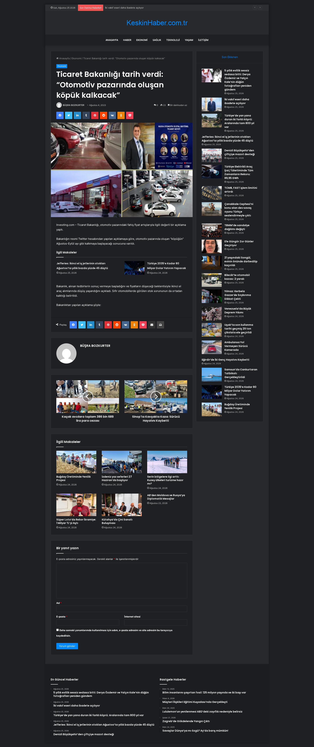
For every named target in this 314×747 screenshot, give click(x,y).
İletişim (203, 40)
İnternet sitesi (132, 616)
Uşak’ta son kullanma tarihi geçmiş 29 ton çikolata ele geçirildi (238, 328)
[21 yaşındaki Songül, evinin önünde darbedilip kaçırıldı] (212, 262)
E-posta (61, 616)
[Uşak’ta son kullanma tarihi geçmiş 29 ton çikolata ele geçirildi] (212, 330)
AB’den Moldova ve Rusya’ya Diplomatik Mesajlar (166, 496)
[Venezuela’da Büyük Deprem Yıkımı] (212, 313)
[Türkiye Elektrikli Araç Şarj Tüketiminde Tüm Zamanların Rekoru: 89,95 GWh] (212, 171)
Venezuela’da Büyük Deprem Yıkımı (237, 310)
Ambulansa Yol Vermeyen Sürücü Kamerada (236, 346)
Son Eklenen (230, 57)
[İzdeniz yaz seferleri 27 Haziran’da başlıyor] (122, 462)
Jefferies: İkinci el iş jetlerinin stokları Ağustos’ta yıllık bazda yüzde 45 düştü (227, 138)
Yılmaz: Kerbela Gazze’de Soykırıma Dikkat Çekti (237, 295)
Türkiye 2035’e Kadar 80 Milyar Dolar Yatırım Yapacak (240, 390)
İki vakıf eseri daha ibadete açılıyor (236, 101)
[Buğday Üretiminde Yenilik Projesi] (76, 462)
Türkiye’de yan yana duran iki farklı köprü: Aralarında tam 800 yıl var (239, 121)
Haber (127, 40)
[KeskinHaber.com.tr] (157, 22)
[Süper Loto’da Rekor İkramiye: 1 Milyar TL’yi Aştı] (76, 505)
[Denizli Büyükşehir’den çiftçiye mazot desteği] (212, 155)
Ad (58, 602)
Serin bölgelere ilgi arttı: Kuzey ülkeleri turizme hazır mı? (165, 480)
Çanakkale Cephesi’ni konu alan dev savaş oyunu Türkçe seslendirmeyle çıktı (238, 209)
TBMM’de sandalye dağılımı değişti (236, 227)
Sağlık (157, 40)
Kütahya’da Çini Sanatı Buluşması (117, 521)
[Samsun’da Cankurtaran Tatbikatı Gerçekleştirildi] (212, 374)
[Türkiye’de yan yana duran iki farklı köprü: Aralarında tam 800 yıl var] (212, 120)
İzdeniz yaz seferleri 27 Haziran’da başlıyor (117, 478)
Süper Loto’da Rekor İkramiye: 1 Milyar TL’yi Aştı (76, 521)
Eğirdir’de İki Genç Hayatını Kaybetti (225, 360)
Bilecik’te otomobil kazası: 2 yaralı (237, 277)
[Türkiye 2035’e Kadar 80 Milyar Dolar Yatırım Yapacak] (134, 268)
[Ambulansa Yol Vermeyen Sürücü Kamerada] (212, 347)
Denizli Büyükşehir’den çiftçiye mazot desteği (239, 152)
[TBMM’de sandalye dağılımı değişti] (212, 230)
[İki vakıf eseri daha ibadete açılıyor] (212, 104)
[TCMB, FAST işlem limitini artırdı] (212, 193)
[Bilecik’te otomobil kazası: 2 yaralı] (212, 280)
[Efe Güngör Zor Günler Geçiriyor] (212, 246)
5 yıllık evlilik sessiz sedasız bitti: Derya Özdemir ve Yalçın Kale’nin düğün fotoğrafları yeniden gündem (237, 80)
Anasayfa (112, 40)
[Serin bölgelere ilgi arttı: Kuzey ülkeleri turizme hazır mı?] (167, 462)
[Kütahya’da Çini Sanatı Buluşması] (122, 505)
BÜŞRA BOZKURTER (73, 105)
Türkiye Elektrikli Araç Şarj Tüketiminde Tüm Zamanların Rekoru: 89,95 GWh (238, 172)
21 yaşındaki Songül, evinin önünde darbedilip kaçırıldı (240, 261)
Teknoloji (173, 40)
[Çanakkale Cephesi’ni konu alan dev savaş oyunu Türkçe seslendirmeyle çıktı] (212, 209)
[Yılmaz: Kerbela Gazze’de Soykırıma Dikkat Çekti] (212, 296)
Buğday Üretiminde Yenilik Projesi (73, 478)
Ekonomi (142, 40)
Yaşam (189, 40)
